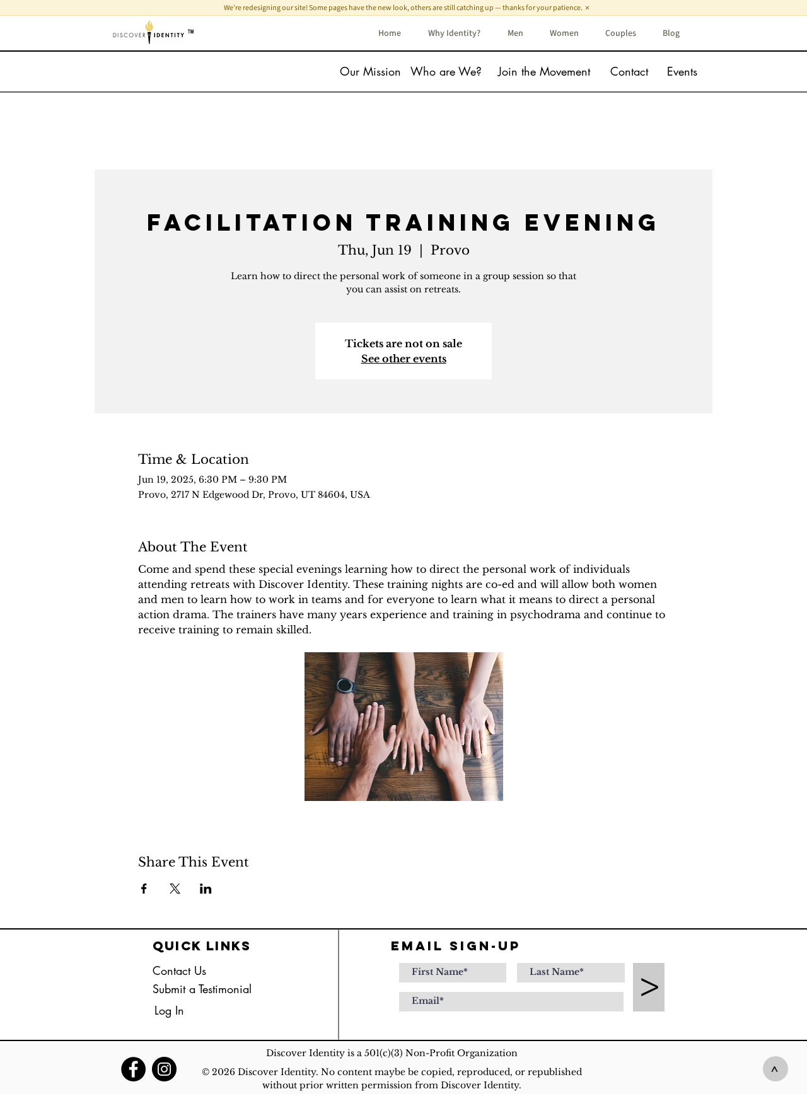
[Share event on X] (175, 889)
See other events (403, 358)
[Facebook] (133, 1069)
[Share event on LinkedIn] (206, 889)
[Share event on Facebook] (144, 889)
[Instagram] (164, 1069)
